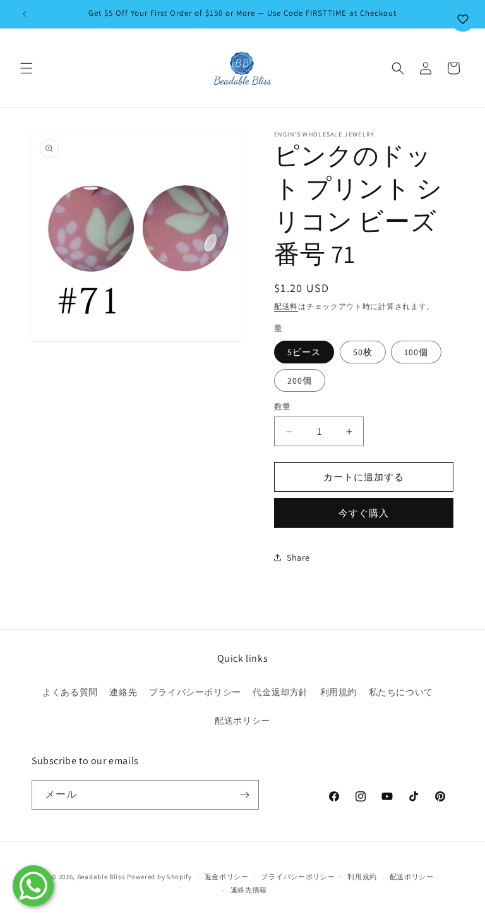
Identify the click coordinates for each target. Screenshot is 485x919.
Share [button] (298, 557)
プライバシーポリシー (195, 692)
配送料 (286, 306)
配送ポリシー (242, 720)
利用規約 (338, 692)
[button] (26, 68)
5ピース (304, 352)
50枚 (363, 352)
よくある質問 (70, 692)
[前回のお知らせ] (25, 14)
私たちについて (401, 692)
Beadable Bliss (101, 876)
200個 (299, 380)
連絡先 (123, 692)
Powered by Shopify (159, 876)
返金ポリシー (227, 876)
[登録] (244, 795)
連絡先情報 (249, 890)
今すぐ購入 (363, 513)
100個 (416, 352)
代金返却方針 (280, 692)
